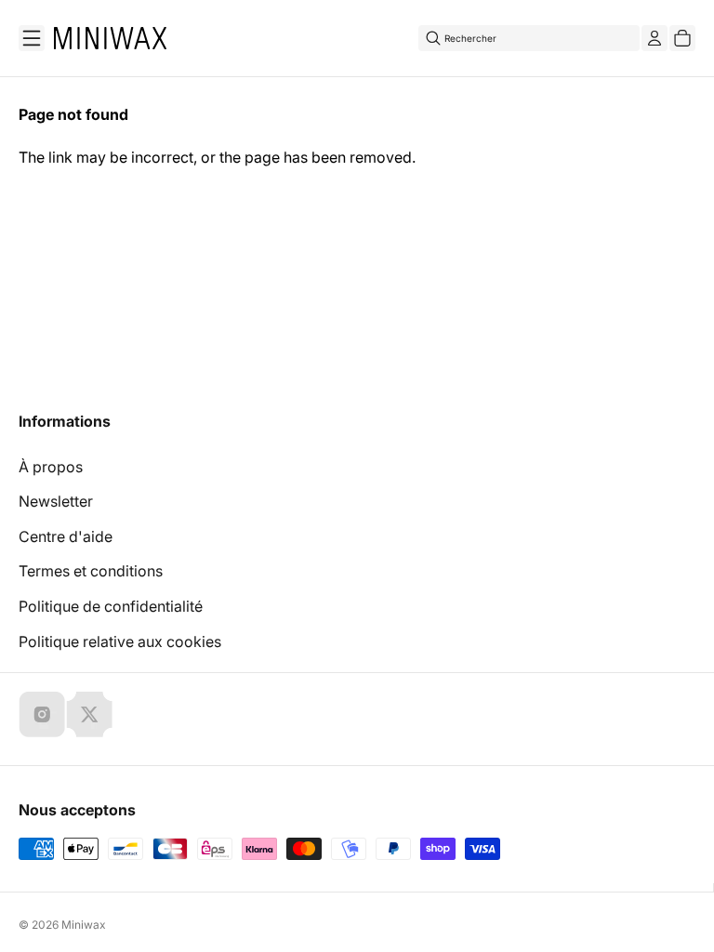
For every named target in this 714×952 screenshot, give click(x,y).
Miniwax (83, 925)
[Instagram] (42, 714)
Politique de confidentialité (111, 606)
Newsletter (56, 501)
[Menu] (32, 38)
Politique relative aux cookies (120, 641)
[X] (89, 714)
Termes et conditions (91, 571)
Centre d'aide (65, 536)
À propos (51, 466)
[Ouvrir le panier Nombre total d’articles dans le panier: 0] (682, 38)
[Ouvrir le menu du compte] (654, 38)
